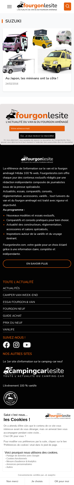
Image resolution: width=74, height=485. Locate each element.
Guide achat (12, 316)
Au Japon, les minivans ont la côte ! (31, 78)
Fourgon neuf (14, 309)
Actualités (11, 288)
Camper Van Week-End (20, 295)
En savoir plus (37, 264)
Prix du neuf (13, 323)
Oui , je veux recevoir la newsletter (37, 136)
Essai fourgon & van (19, 302)
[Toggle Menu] (9, 6)
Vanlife (9, 330)
